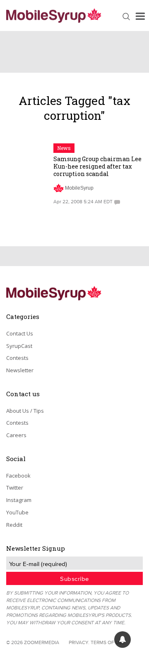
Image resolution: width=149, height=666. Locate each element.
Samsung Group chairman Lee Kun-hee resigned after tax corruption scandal (97, 166)
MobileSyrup (79, 188)
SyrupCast (19, 346)
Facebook (18, 475)
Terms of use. (108, 642)
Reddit (14, 524)
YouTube (17, 512)
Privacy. (79, 642)
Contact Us (19, 333)
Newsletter (20, 370)
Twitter (14, 487)
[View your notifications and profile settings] (122, 639)
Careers (16, 435)
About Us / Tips (25, 410)
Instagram (18, 500)
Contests (17, 358)
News (64, 148)
